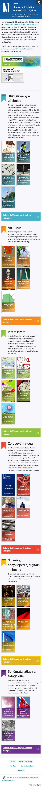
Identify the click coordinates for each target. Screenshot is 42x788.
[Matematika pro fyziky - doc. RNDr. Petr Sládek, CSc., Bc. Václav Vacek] (8, 530)
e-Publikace (12, 766)
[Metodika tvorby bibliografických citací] (23, 368)
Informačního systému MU (29, 778)
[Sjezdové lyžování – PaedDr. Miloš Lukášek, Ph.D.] (23, 508)
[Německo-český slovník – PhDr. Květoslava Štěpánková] (23, 619)
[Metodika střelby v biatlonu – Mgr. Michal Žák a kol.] (8, 508)
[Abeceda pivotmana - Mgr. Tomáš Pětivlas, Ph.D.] (8, 256)
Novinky (21, 770)
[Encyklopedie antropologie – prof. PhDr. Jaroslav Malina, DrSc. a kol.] (8, 596)
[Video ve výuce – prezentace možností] (8, 485)
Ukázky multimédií (24, 16)
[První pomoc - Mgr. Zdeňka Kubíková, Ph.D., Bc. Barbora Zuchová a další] (23, 256)
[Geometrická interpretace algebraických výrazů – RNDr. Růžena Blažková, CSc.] (23, 279)
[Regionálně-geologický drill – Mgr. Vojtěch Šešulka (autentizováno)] (8, 391)
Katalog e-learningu (25, 762)
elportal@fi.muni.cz (8, 781)
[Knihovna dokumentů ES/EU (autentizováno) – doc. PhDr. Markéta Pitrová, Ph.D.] (8, 641)
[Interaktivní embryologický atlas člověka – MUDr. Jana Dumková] (8, 707)
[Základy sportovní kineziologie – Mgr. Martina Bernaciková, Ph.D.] (8, 279)
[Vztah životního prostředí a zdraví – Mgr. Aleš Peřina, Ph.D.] (8, 414)
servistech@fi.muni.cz (16, 49)
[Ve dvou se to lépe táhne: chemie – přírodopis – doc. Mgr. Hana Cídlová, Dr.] (8, 619)
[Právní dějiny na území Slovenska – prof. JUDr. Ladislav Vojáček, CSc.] (23, 707)
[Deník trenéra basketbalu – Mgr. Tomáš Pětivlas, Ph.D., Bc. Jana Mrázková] (23, 391)
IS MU (15, 14)
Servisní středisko (27, 766)
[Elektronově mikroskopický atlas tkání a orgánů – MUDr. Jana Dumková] (8, 730)
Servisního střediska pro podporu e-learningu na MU (21, 25)
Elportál (15, 4)
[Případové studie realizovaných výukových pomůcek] (21, 61)
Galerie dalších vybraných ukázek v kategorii (17, 216)
